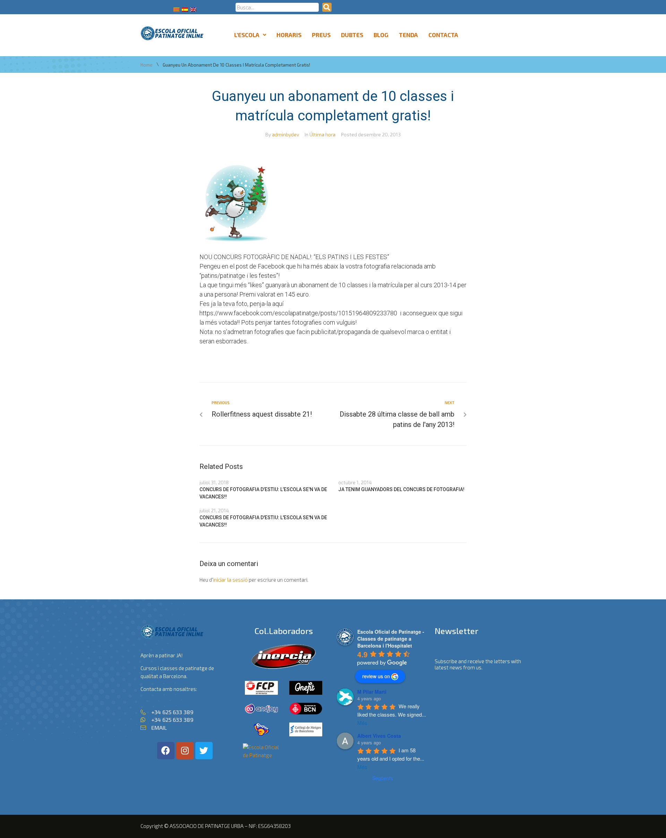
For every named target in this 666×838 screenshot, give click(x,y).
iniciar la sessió (230, 579)
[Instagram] (185, 750)
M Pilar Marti (371, 691)
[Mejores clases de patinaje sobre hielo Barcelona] (261, 755)
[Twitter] (204, 750)
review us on (376, 676)
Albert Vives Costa (379, 735)
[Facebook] (165, 750)
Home (146, 65)
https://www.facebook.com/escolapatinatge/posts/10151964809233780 (298, 313)
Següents (382, 778)
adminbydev (285, 134)
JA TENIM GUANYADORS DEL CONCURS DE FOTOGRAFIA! (401, 489)
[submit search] (327, 7)
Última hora (322, 134)
